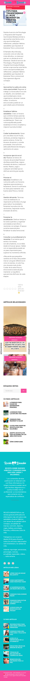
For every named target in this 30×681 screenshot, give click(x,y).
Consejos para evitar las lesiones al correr (18, 602)
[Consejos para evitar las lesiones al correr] (6, 602)
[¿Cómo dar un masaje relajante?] (6, 574)
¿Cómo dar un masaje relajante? (17, 574)
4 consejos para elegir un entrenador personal (16, 404)
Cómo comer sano (16, 442)
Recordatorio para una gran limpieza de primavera (18, 626)
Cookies (5, 677)
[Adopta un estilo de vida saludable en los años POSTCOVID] (5, 434)
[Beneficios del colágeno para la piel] (6, 661)
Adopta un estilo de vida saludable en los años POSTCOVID (18, 434)
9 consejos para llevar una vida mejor (18, 413)
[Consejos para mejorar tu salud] (5, 420)
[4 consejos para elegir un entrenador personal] (5, 404)
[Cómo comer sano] (5, 441)
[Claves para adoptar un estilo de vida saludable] (5, 427)
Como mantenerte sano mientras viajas (18, 581)
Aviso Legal (12, 675)
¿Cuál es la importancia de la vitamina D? (17, 640)
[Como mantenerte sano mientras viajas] (6, 581)
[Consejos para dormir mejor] (6, 595)
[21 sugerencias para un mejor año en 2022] (6, 588)
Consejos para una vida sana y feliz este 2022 (18, 633)
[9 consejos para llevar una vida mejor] (5, 412)
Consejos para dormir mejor (18, 595)
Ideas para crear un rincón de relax (17, 647)
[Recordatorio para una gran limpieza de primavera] (6, 626)
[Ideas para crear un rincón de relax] (6, 647)
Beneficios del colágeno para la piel (16, 661)
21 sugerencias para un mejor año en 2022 (18, 588)
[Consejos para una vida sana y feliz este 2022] (6, 633)
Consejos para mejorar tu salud (16, 420)
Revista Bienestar (11, 674)
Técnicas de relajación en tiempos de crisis (16, 654)
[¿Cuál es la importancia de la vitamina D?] (6, 640)
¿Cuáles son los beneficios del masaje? (16, 609)
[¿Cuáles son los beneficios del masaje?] (6, 609)
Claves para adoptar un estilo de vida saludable (17, 427)
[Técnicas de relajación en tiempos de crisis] (6, 654)
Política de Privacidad (20, 675)
